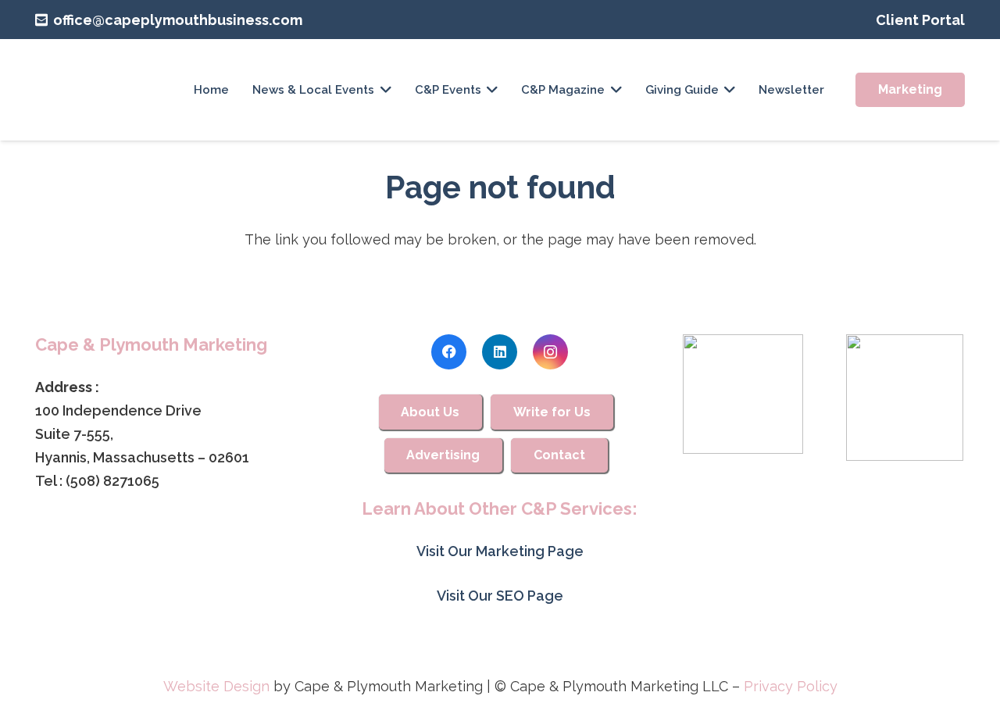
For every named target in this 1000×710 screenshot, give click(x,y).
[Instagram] (550, 351)
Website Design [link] (216, 686)
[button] (385, 90)
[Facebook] (448, 351)
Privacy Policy (791, 686)
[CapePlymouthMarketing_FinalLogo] (87, 90)
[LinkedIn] (499, 351)
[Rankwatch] (742, 394)
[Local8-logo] (905, 397)
